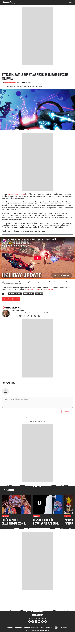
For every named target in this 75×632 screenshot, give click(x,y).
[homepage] (9, 2)
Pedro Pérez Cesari (10, 82)
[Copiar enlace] (17, 299)
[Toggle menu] (70, 2)
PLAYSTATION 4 (28, 294)
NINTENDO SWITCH (15, 294)
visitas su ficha (48, 289)
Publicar (67, 411)
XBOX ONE (39, 294)
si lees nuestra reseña (33, 289)
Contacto (31, 618)
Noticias (5, 516)
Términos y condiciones (41, 618)
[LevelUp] (10, 628)
